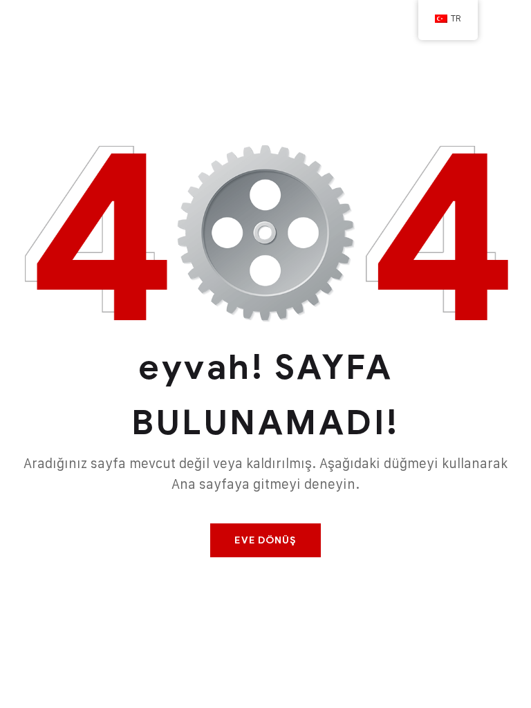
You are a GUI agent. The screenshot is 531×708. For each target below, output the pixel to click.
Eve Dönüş (265, 540)
